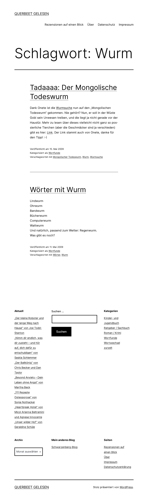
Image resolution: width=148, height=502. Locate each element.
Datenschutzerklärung (117, 466)
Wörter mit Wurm (58, 189)
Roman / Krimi (112, 332)
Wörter (56, 254)
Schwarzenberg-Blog (64, 447)
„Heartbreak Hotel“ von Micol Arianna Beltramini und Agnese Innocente (29, 412)
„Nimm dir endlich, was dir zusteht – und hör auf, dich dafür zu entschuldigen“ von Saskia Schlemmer (28, 347)
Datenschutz (106, 24)
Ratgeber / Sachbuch (117, 327)
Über (90, 24)
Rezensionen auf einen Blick (64, 24)
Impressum (126, 24)
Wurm (85, 156)
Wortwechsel (112, 342)
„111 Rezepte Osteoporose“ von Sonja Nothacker (25, 397)
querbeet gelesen (31, 14)
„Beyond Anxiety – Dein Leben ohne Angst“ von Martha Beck (28, 382)
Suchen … (57, 311)
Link (50, 132)
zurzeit (108, 347)
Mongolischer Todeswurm (67, 156)
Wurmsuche (64, 108)
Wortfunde (54, 152)
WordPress (126, 487)
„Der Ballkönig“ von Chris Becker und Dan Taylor (27, 367)
